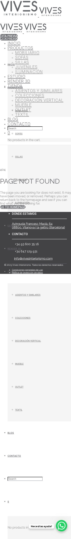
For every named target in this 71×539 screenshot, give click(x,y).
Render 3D (14, 248)
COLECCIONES (22, 318)
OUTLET (19, 387)
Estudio (16, 76)
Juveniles (26, 67)
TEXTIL (18, 410)
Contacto (14, 456)
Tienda (15, 86)
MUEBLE (19, 364)
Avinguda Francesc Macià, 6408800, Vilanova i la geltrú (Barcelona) (38, 225)
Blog (11, 433)
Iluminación (29, 71)
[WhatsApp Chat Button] (61, 525)
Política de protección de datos (27, 272)
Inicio (11, 64)
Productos (20, 48)
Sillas (19, 156)
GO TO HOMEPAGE (13, 207)
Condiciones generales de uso (27, 270)
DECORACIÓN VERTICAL (28, 341)
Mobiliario (27, 52)
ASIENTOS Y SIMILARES (28, 295)
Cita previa (8, 38)
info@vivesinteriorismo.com (33, 258)
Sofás (19, 133)
